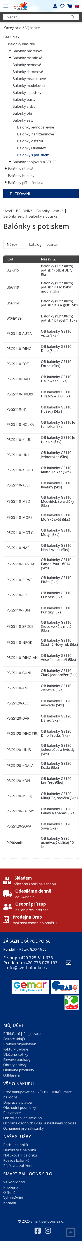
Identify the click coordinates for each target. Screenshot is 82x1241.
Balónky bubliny (21, 175)
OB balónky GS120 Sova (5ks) (56, 826)
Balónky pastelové (27, 51)
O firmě (9, 1192)
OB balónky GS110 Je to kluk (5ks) (58, 439)
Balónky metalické (27, 57)
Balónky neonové (26, 64)
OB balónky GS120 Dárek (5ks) (56, 718)
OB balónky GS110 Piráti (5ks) (56, 579)
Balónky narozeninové (35, 134)
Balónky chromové (27, 71)
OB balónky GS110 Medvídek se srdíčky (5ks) (57, 501)
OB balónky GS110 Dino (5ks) (56, 348)
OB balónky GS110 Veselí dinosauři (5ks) (58, 657)
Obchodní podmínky (19, 1107)
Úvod (7, 210)
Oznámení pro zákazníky (23, 1128)
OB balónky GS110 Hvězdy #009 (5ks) (56, 394)
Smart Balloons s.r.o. (47, 1221)
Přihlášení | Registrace (22, 1033)
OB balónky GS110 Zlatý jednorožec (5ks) (59, 672)
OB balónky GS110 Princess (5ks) (56, 594)
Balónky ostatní (30, 141)
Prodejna (10, 1187)
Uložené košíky (15, 1054)
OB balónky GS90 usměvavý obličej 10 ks (57, 842)
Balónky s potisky (26, 92)
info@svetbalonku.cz (26, 968)
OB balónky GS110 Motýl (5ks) (56, 532)
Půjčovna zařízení (17, 1165)
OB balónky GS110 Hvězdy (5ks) (56, 409)
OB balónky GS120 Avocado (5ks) (56, 703)
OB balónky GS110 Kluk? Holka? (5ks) (56, 469)
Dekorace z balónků (19, 1150)
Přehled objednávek (19, 1044)
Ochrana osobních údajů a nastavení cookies (39, 1123)
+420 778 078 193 (40, 963)
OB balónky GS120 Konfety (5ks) (56, 780)
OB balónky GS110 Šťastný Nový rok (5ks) (59, 642)
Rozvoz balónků (16, 1160)
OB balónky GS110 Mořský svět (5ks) (56, 517)
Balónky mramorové (29, 78)
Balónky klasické (21, 44)
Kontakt (9, 1202)
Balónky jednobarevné (35, 127)
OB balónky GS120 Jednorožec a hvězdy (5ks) (58, 749)
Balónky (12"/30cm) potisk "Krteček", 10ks (59, 318)
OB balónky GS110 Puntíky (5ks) (56, 610)
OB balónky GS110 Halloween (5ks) (56, 378)
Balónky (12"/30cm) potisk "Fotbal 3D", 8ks (57, 270)
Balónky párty (23, 99)
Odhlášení (11, 1075)
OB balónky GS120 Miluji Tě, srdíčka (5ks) (59, 795)
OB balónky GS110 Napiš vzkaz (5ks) (56, 547)
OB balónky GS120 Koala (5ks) (56, 765)
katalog (35, 244)
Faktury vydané (15, 1049)
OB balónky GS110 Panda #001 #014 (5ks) (56, 563)
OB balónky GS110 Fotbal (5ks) (56, 363)
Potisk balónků (15, 1144)
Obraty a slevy (14, 1064)
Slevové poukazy (17, 1059)
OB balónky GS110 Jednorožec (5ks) (56, 454)
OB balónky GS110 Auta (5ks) (56, 333)
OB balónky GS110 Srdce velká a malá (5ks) (56, 626)
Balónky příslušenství (25, 182)
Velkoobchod (14, 1182)
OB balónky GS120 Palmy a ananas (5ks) (58, 811)
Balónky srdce (23, 106)
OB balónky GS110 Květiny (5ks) (56, 485)
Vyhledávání (13, 1197)
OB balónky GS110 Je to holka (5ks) (58, 424)
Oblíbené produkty (18, 1070)
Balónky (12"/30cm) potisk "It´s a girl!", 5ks (59, 303)
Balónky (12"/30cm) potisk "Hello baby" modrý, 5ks (57, 287)
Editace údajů (14, 1038)
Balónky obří (22, 113)
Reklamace (12, 1112)
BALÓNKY (11, 37)
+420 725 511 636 (35, 958)
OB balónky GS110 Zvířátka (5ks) (56, 687)
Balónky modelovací (28, 85)
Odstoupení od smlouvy (22, 1118)
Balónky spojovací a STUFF (34, 161)
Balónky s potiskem (33, 155)
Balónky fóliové (20, 168)
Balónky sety (22, 120)
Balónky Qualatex (31, 148)
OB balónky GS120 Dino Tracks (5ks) (56, 733)
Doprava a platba (17, 1102)
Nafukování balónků (20, 1155)
